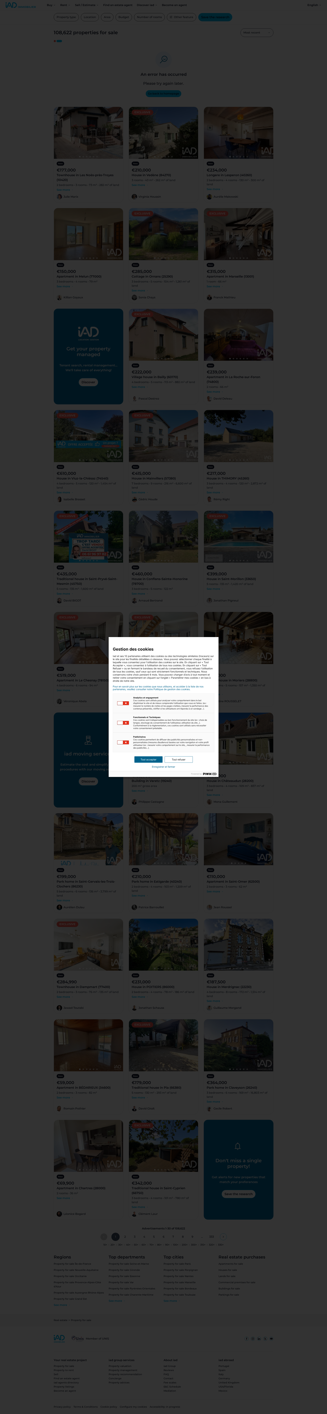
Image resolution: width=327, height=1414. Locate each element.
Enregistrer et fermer (163, 766)
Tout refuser (178, 759)
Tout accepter (148, 759)
